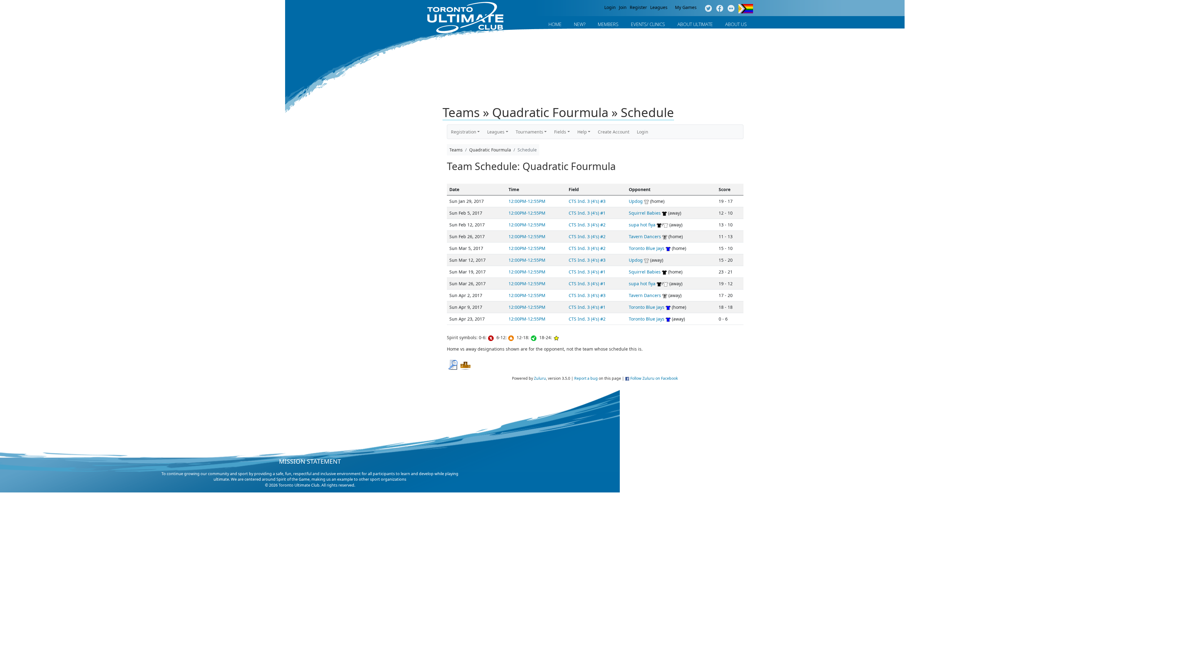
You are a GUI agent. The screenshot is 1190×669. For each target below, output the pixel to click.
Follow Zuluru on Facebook (654, 378)
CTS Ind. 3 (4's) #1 (587, 213)
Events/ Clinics (648, 24)
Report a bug (586, 378)
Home (555, 24)
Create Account (613, 132)
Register (638, 7)
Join (623, 7)
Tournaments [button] (529, 132)
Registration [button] (463, 132)
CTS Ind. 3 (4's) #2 (587, 225)
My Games (686, 7)
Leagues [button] (496, 132)
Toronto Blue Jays (646, 248)
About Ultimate (695, 24)
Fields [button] (560, 132)
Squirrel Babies (645, 213)
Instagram (731, 8)
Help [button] (582, 132)
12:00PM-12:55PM (527, 201)
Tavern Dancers (645, 236)
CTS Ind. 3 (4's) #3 (587, 201)
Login (610, 7)
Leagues (659, 7)
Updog (636, 201)
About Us (736, 24)
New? (579, 24)
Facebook (720, 8)
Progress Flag (745, 8)
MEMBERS (608, 24)
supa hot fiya (642, 225)
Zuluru (540, 378)
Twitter (708, 8)
